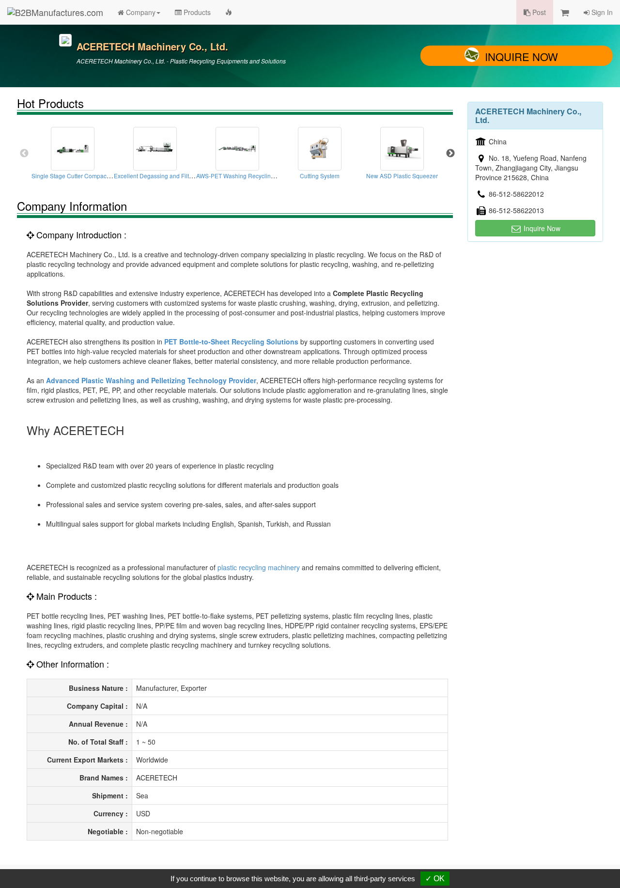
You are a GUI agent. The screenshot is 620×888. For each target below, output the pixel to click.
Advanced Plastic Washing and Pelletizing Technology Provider (151, 380)
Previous (24, 153)
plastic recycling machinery (258, 567)
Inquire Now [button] (541, 228)
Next (450, 153)
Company (139, 12)
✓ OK (435, 878)
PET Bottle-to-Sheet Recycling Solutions (231, 341)
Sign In (601, 12)
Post (538, 12)
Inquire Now (521, 56)
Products (196, 12)
